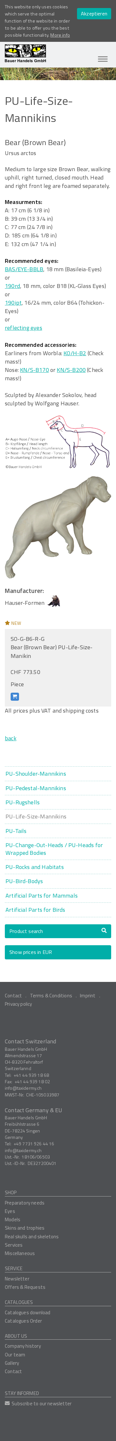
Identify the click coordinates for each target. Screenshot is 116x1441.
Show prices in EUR (30, 952)
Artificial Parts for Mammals (41, 895)
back (10, 738)
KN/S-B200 (71, 369)
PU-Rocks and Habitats (34, 867)
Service (14, 1268)
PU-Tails (15, 831)
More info (60, 35)
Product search (26, 931)
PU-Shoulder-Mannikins (35, 773)
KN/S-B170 (34, 369)
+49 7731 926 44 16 (34, 1143)
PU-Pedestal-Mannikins (35, 788)
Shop (11, 1192)
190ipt (13, 302)
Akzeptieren (94, 13)
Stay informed (22, 1393)
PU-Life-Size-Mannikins (35, 816)
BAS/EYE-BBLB (24, 269)
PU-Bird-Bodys (24, 881)
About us (16, 1336)
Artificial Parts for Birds (35, 909)
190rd (12, 286)
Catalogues (19, 1302)
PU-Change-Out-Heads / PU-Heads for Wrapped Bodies (54, 848)
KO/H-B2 (74, 353)
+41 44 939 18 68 (31, 1075)
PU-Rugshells (22, 802)
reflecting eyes (23, 327)
